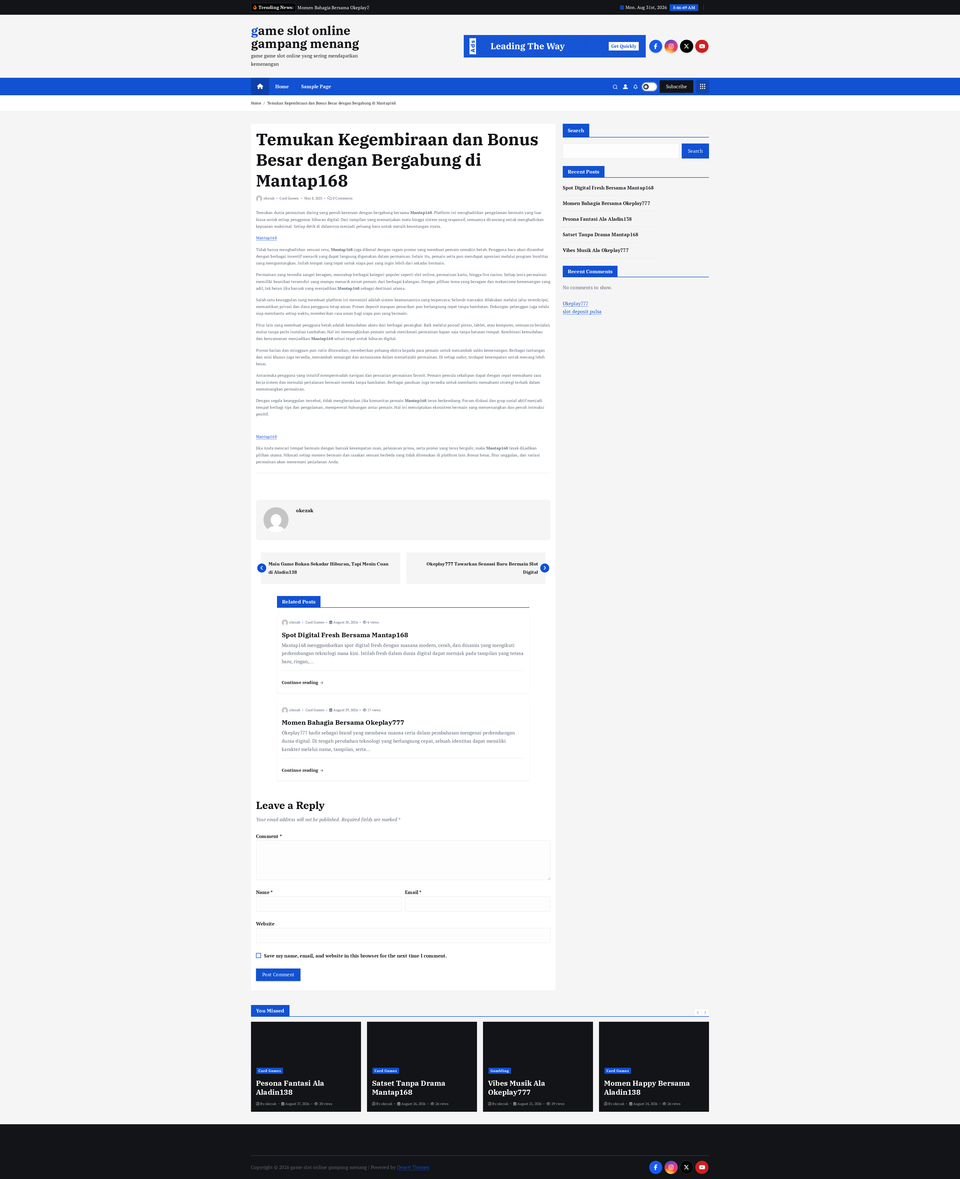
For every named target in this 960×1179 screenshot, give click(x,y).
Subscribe (676, 86)
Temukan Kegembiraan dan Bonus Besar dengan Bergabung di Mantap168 (331, 103)
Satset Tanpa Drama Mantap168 (600, 234)
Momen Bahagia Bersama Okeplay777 (606, 203)
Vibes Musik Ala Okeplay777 (596, 250)
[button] (698, 1012)
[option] (306, 1067)
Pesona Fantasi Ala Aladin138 (597, 219)
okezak (269, 198)
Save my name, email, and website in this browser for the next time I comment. (355, 955)
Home (282, 86)
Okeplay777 (575, 303)
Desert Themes (413, 1167)
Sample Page (316, 86)
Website (265, 923)
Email (413, 892)
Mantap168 (266, 237)
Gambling (383, 1070)
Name (264, 892)
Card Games (289, 198)
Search (576, 130)
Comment (269, 836)
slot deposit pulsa (582, 311)
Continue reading (301, 682)
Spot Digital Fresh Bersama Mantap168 (608, 187)
